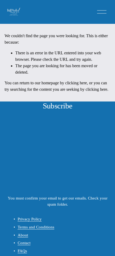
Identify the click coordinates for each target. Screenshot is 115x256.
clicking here (76, 83)
